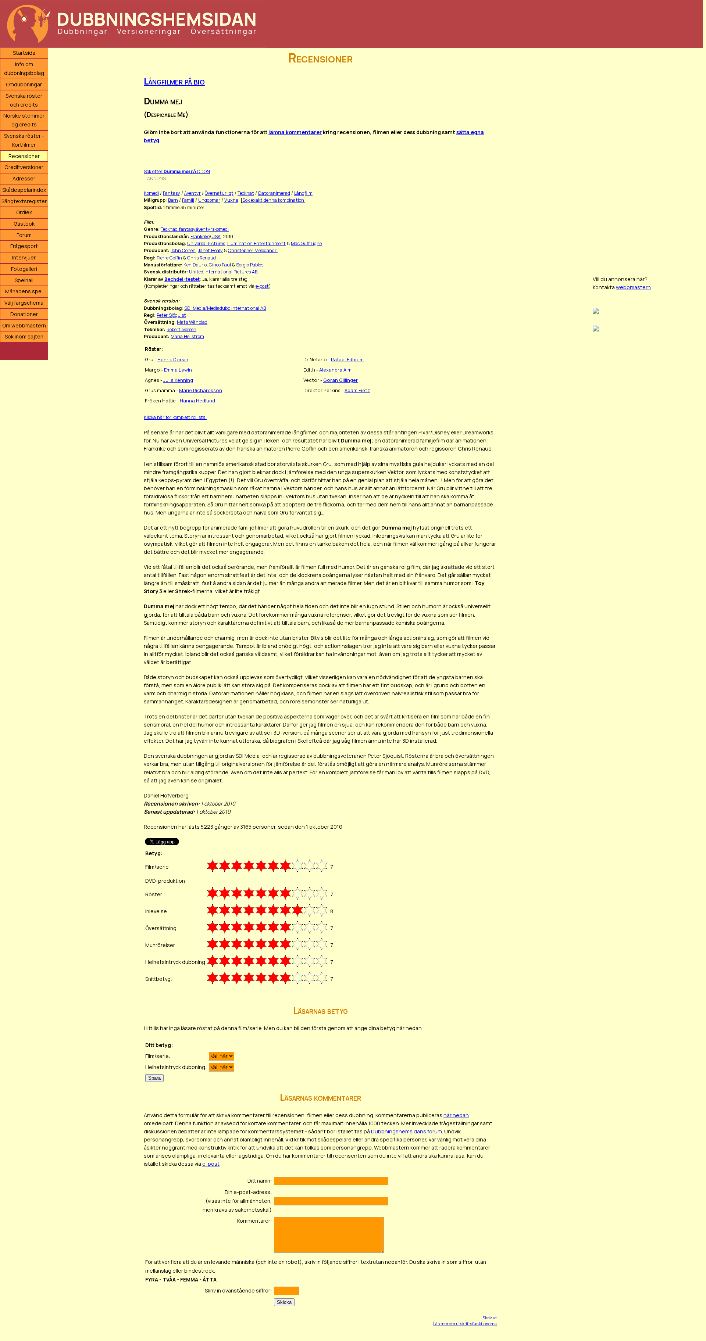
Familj (188, 200)
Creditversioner (23, 167)
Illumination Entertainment (256, 243)
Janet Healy (210, 250)
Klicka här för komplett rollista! (175, 417)
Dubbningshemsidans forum (406, 1131)
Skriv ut (489, 1317)
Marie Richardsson (200, 390)
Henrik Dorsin (172, 359)
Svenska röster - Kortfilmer (24, 140)
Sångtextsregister (24, 201)
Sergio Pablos (249, 265)
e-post (262, 286)
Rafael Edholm (347, 359)
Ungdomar (209, 200)
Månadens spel (24, 291)
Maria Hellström (187, 336)
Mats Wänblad (192, 322)
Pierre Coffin (169, 258)
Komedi (151, 193)
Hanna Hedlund (197, 400)
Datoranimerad (274, 193)
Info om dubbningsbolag (24, 68)
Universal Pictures (206, 243)
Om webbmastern (24, 325)
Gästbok (24, 223)
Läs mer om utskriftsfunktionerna (465, 1323)
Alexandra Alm (335, 369)
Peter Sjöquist (171, 315)
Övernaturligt (219, 193)
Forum (24, 235)
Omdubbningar (24, 84)
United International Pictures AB (223, 272)
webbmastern (633, 287)
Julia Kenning (178, 380)
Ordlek (24, 212)
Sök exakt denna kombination (273, 200)
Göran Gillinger (340, 380)
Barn (173, 200)
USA (216, 236)
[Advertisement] (648, 158)
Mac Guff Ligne (306, 243)
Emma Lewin (178, 369)
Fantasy (171, 193)
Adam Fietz (357, 390)
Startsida (24, 52)
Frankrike (200, 236)
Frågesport (24, 246)
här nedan (456, 1115)
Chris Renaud (201, 258)
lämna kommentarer (295, 132)
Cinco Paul (220, 265)
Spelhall (24, 280)
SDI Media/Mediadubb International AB (225, 308)
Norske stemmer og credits (23, 120)
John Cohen (183, 250)
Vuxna (231, 200)
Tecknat (246, 193)
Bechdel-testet (182, 279)
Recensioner (24, 156)
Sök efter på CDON (177, 171)
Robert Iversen (181, 329)
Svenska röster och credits (24, 100)
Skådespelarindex (24, 189)
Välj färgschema (23, 302)
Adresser (24, 178)
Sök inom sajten (24, 336)
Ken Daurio (195, 265)
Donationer (24, 314)
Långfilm (303, 193)
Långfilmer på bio (174, 81)
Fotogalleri (24, 268)
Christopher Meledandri (253, 250)
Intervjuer (24, 257)
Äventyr (192, 193)
